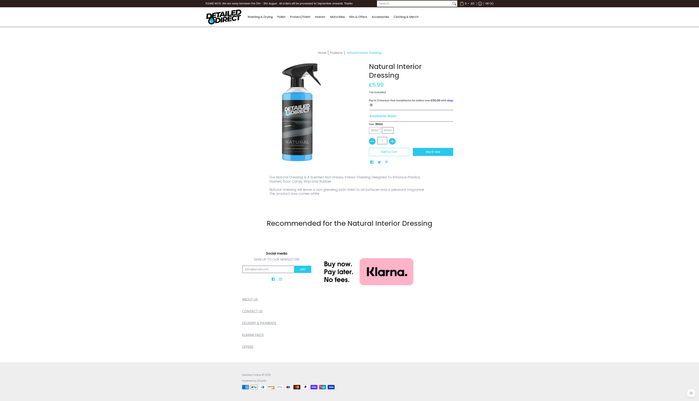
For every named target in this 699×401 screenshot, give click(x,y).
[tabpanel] (349, 190)
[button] (467, 3)
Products (336, 53)
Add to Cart (389, 152)
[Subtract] (372, 141)
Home (322, 53)
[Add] (392, 141)
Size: (376, 124)
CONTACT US (252, 311)
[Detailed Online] (224, 17)
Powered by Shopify (254, 381)
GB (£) (489, 3)
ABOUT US (250, 299)
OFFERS (247, 346)
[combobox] (414, 4)
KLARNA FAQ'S (253, 335)
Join (302, 269)
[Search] (454, 4)
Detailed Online (251, 375)
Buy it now (433, 152)
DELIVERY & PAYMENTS (259, 323)
